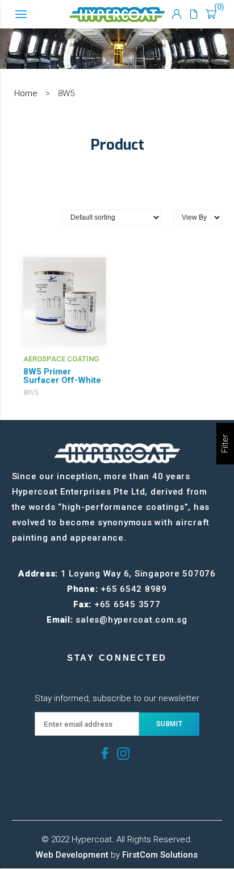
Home (25, 93)
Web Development (72, 855)
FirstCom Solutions (160, 855)
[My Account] (176, 14)
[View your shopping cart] (210, 14)
